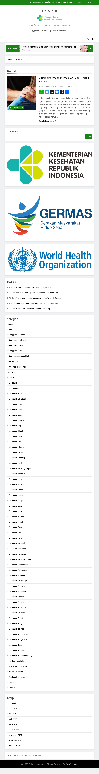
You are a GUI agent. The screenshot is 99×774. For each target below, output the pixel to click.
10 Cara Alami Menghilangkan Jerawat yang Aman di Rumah (55, 2)
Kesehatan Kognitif (16, 474)
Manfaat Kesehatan (16, 661)
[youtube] (56, 11)
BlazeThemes (71, 764)
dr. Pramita (45, 86)
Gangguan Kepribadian (17, 340)
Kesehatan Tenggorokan (18, 634)
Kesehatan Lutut (15, 506)
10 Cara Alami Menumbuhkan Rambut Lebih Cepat (30, 309)
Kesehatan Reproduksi (18, 607)
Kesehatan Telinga (16, 629)
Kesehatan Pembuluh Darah (20, 559)
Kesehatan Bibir (15, 404)
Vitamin (11, 688)
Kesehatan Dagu (15, 415)
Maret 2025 (13, 724)
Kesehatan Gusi (15, 436)
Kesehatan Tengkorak (17, 639)
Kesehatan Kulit (15, 484)
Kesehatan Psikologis (17, 581)
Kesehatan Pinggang (17, 575)
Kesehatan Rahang (16, 597)
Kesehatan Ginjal (15, 431)
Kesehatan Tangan (16, 623)
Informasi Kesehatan (17, 367)
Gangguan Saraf (15, 351)
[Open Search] (88, 39)
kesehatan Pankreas (17, 549)
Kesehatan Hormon (16, 452)
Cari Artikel (13, 131)
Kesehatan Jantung (16, 458)
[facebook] (42, 11)
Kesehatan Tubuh (15, 645)
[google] (52, 11)
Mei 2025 (12, 714)
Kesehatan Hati (15, 442)
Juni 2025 (12, 708)
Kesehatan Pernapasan (18, 570)
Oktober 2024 (14, 746)
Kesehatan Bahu (15, 393)
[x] (49, 11)
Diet (10, 329)
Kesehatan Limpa (15, 500)
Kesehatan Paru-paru (17, 554)
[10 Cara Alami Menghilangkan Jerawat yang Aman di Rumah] (79, 50)
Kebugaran (12, 383)
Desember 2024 (15, 735)
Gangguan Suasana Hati (18, 356)
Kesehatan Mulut (15, 522)
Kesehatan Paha (15, 538)
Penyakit (12, 682)
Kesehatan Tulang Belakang (20, 655)
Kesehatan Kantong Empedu (20, 468)
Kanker (11, 377)
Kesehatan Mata (15, 511)
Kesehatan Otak (15, 527)
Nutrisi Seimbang (15, 672)
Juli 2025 (12, 703)
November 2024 (15, 740)
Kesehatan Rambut (16, 602)
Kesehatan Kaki (15, 463)
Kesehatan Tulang (16, 650)
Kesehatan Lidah (15, 495)
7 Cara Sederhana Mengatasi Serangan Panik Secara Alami (34, 303)
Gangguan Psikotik (16, 345)
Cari (89, 136)
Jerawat (11, 372)
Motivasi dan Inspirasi (17, 666)
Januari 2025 (13, 730)
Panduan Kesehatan (16, 677)
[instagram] (45, 11)
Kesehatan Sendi (15, 618)
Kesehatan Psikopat (17, 586)
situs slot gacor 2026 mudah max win (24, 755)
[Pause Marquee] (90, 48)
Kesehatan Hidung (16, 447)
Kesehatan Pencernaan (18, 565)
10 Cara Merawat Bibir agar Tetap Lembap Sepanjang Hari (43, 47)
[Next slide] (92, 2)
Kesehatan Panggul (16, 543)
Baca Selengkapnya (46, 121)
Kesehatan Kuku (15, 479)
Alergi (10, 324)
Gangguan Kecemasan (17, 335)
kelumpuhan (13, 388)
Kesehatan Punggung (17, 591)
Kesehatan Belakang (17, 399)
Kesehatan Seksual (16, 613)
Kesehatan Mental (16, 516)
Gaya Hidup (13, 361)
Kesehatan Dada (15, 409)
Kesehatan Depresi (16, 420)
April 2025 (12, 719)
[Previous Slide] (88, 2)
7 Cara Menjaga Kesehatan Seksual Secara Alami (30, 287)
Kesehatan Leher (16, 107)
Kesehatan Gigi (14, 425)
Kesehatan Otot (15, 532)
